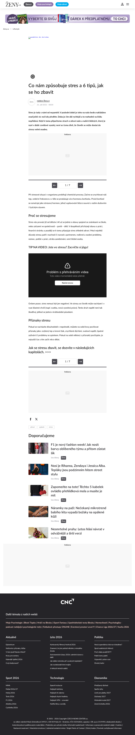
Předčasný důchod (101, 685)
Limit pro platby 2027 (102, 693)
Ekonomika (100, 678)
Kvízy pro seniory (12, 656)
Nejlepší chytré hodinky (59, 697)
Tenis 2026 (10, 697)
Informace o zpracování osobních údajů (100, 725)
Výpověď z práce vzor (102, 659)
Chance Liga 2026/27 (106, 627)
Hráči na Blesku (44, 623)
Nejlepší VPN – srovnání (59, 700)
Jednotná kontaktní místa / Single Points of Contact (65, 728)
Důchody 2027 (100, 697)
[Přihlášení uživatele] (122, 4)
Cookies (119, 725)
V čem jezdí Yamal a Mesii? (15, 652)
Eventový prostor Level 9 (82, 627)
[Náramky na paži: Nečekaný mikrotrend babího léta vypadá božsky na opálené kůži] (38, 514)
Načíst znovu (67, 283)
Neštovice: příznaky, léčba (15, 648)
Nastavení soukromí (20, 728)
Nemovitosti (101, 623)
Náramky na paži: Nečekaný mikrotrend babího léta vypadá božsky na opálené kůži (78, 512)
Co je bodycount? (12, 663)
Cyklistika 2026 (12, 708)
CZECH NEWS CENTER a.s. (77, 719)
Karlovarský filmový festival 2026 (63, 645)
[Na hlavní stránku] (14, 4)
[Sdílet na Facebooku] (30, 419)
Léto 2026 (56, 637)
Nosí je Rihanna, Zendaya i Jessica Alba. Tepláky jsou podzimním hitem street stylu (78, 470)
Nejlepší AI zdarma (57, 693)
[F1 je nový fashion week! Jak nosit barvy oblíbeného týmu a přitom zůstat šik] (38, 451)
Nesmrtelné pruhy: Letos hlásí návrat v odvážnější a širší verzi (77, 531)
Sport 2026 (12, 678)
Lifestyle (16, 29)
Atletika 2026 (11, 704)
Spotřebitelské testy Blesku (81, 623)
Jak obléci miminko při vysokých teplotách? (66, 661)
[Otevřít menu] (127, 4)
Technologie (57, 678)
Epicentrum (10, 645)
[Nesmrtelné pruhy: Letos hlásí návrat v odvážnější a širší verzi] (38, 533)
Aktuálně (11, 637)
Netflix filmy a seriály (58, 704)
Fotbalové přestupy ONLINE (56, 627)
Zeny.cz (6, 29)
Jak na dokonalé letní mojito (60, 665)
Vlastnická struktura (37, 728)
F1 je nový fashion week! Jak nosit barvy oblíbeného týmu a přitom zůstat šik (78, 449)
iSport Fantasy (60, 623)
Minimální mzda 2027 (102, 700)
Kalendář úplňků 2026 (14, 659)
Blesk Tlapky (30, 623)
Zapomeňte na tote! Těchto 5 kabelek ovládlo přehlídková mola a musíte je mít (77, 491)
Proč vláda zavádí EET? (102, 652)
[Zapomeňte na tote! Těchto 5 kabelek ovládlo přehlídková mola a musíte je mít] (38, 493)
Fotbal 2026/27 (12, 689)
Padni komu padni (100, 656)
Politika (98, 637)
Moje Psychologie (14, 623)
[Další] (80, 185)
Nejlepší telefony (56, 689)
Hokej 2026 (10, 693)
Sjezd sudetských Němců (103, 648)
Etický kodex (91, 728)
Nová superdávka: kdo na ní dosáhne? (108, 645)
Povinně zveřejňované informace (109, 728)
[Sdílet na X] (36, 419)
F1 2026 (9, 700)
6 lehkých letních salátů (59, 668)
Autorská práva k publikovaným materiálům (28, 725)
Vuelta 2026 (123, 627)
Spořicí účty (98, 689)
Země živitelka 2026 (102, 704)
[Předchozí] (54, 185)
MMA (8, 685)
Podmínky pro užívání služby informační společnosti (65, 725)
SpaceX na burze (56, 685)
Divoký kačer (99, 663)
